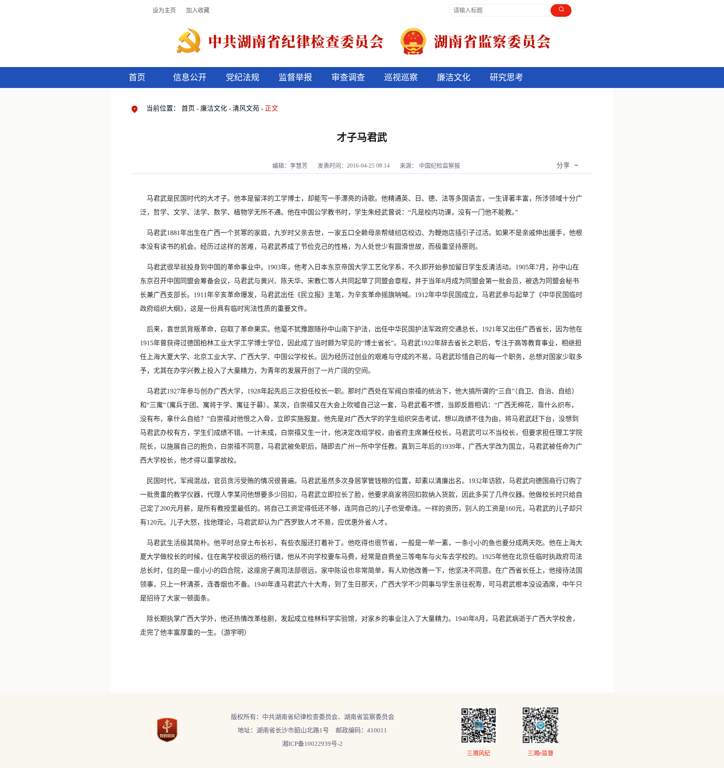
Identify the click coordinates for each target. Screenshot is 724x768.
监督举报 (295, 77)
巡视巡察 (401, 77)
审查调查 (348, 77)
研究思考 (506, 77)
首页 (137, 77)
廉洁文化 (213, 108)
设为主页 (164, 10)
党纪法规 (242, 77)
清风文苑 (246, 108)
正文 (271, 108)
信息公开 (190, 77)
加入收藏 (197, 10)
